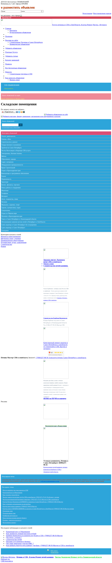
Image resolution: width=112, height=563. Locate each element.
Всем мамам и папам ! (9, 522)
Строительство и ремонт (9, 142)
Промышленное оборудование (12, 240)
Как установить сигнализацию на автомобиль (17, 504)
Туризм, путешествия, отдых (10, 207)
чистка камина (100, 481)
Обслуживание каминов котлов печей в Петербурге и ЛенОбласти (23, 222)
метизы (80, 479)
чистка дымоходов (91, 481)
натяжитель (85, 479)
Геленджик (5, 230)
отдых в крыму (101, 479)
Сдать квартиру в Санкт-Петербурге (13, 227)
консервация (69, 479)
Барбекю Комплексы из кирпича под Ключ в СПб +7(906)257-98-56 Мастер (34, 536)
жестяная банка (7, 479)
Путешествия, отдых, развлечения (13, 242)
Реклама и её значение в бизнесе (18, 541)
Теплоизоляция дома (9, 513)
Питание (4, 202)
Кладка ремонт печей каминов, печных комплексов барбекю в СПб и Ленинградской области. (55, 469)
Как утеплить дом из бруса (11, 495)
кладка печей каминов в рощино (47, 479)
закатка (23, 479)
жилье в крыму (16, 479)
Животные (4, 190)
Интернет (4, 196)
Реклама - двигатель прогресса (12, 520)
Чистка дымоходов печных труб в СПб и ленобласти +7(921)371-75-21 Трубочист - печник (31, 497)
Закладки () (6, 17)
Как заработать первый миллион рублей (21, 534)
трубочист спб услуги (65, 481)
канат (26, 479)
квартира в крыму (33, 479)
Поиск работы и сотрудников (11, 188)
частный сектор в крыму (78, 481)
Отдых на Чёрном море (9, 213)
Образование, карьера (8, 159)
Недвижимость (6, 179)
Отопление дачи (8, 511)
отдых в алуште (92, 479)
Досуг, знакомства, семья (9, 199)
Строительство (6, 244)
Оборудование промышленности (12, 165)
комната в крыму (61, 479)
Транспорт (4, 182)
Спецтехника (5, 210)
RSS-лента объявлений (54, 551)
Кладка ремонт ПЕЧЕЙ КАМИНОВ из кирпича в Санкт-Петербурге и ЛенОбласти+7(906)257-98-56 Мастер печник (38, 509)
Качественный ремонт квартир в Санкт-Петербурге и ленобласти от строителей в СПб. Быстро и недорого (55, 346)
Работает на (7, 560)
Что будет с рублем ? (14, 538)
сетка (36, 481)
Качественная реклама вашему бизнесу (15, 518)
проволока (31, 481)
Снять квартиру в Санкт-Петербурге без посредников (19, 225)
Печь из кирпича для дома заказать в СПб (15, 490)
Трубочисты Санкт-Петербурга (11, 148)
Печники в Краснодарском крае (11, 216)
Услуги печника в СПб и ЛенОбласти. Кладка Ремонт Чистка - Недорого (79, 25)
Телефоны (4, 193)
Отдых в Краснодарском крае (11, 170)
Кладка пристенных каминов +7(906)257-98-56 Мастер (20, 506)
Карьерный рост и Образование (12, 492)
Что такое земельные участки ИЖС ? (20, 543)
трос (39, 481)
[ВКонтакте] (17, 112)
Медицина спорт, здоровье (11, 238)
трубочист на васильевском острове (49, 481)
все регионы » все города (10, 15)
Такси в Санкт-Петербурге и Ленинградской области (18, 219)
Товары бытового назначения (11, 145)
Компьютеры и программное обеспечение (15, 173)
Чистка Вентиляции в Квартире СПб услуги (16, 150)
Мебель (3, 156)
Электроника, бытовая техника (11, 153)
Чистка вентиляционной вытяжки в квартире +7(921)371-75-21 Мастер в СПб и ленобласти (31, 499)
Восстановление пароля (102, 13)
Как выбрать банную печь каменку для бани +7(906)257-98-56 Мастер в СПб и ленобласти (40, 545)
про (27, 481)
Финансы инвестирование (11, 236)
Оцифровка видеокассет (10, 515)
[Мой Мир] (24, 112)
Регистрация (87, 13)
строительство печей (14, 539)
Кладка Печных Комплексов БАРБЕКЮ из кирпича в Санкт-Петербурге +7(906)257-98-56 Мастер (33, 502)
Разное (3, 176)
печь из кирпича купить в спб (18, 481)
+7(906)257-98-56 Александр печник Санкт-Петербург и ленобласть (60, 358)
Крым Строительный (8, 168)
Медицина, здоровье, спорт (10, 205)
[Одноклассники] (21, 112)
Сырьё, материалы (7, 162)
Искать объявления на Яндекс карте (12, 99)
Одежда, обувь (6, 139)
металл (75, 479)
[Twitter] (19, 112)
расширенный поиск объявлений (11, 127)
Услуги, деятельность (8, 136)
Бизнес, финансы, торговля (10, 185)
